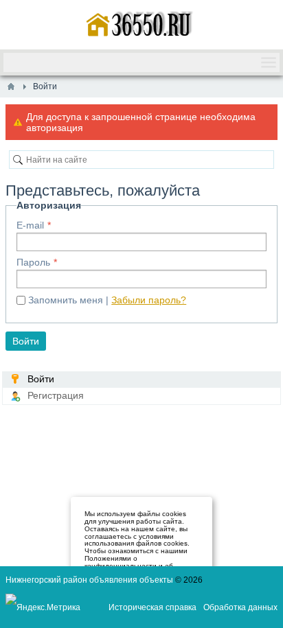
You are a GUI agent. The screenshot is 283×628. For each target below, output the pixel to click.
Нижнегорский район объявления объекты (89, 580)
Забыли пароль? (148, 299)
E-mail (30, 225)
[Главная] (10, 86)
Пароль (33, 262)
